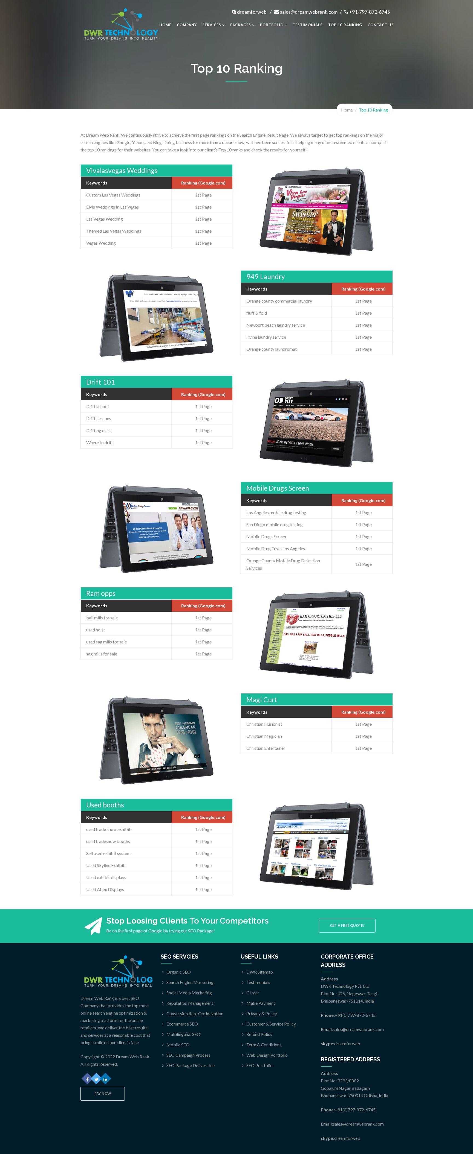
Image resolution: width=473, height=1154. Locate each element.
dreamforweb (251, 12)
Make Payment (260, 1003)
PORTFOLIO (272, 25)
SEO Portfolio (259, 1065)
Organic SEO (178, 971)
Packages (241, 25)
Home (165, 25)
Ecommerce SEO (182, 1023)
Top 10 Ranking (345, 25)
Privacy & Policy (261, 1013)
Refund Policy (259, 1034)
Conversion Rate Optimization (194, 1013)
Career (252, 992)
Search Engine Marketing (190, 982)
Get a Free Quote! (347, 925)
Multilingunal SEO (183, 1034)
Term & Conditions (263, 1044)
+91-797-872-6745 (369, 12)
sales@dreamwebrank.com (309, 12)
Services (212, 25)
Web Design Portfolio (267, 1055)
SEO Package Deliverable (190, 1065)
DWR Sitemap (259, 971)
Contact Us (381, 25)
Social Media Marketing (189, 992)
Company (187, 25)
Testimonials (308, 25)
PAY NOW (102, 1093)
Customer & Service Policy (271, 1023)
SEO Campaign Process (188, 1055)
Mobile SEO (177, 1044)
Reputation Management (189, 1003)
